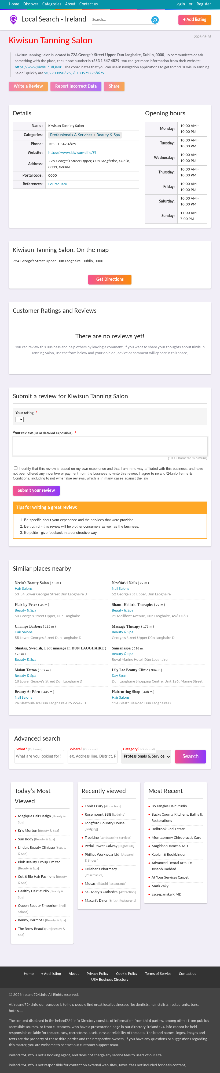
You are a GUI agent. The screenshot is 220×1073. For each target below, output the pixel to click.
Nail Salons (120, 589)
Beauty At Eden (28, 692)
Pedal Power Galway (109, 846)
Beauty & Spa (108, 135)
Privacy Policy (97, 974)
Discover (30, 4)
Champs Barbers (29, 626)
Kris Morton (38, 831)
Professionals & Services (71, 135)
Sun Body (36, 839)
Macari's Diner (110, 901)
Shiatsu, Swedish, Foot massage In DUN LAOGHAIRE (60, 648)
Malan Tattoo (26, 670)
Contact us (88, 4)
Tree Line (108, 838)
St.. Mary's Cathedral (110, 892)
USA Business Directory (110, 980)
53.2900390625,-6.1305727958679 (74, 73)
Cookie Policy (126, 974)
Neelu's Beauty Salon (32, 583)
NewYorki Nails (125, 583)
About (70, 4)
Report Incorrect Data (76, 86)
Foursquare (57, 184)
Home (14, 4)
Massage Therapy (126, 626)
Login (180, 4)
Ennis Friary (103, 806)
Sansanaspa (122, 648)
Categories (51, 4)
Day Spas (119, 676)
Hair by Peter (26, 605)
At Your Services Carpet (170, 878)
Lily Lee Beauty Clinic (130, 670)
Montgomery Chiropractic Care (176, 838)
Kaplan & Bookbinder (169, 855)
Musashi (105, 884)
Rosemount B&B (105, 815)
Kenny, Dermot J (42, 920)
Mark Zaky (160, 886)
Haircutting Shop (126, 692)
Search (190, 757)
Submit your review (36, 490)
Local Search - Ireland (53, 19)
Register (204, 4)
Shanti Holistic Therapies (133, 605)
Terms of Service (158, 974)
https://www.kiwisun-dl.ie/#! (39, 67)
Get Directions (110, 279)
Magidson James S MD (170, 846)
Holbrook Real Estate (168, 829)
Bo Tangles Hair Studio (169, 806)
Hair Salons (23, 589)
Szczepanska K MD (166, 895)
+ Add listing (194, 19)
